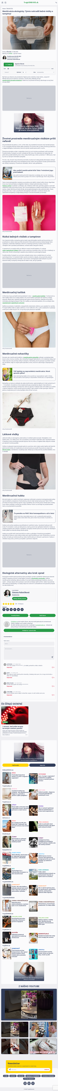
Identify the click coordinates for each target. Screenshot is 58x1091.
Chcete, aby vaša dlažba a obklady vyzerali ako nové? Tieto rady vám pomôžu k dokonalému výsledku (20, 889)
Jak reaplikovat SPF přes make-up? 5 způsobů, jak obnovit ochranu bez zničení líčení (20, 825)
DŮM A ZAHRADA (43, 822)
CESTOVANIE (42, 774)
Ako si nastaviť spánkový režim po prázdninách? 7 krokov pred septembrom (46, 809)
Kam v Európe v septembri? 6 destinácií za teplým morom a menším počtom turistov (46, 778)
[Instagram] (25, 1083)
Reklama (20, 1076)
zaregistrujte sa (40, 625)
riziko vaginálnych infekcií (10, 250)
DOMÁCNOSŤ (16, 885)
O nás (5, 1076)
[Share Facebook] (3, 609)
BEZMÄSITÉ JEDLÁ (43, 934)
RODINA (40, 806)
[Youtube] (29, 1083)
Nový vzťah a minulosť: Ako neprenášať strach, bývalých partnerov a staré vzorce (20, 808)
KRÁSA (14, 821)
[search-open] (5, 2)
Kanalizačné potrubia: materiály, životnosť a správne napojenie (18, 920)
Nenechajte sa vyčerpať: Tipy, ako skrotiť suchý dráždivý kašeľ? (19, 840)
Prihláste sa (14, 621)
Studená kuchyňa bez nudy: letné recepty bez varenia (46, 936)
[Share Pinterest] (14, 609)
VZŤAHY (14, 805)
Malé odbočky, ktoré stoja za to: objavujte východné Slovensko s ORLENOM (20, 856)
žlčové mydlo (6, 450)
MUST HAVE (41, 790)
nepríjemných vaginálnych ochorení (13, 303)
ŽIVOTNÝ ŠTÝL (10, 8)
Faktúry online (6, 186)
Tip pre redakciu (29, 1079)
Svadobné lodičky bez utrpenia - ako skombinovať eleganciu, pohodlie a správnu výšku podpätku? (20, 793)
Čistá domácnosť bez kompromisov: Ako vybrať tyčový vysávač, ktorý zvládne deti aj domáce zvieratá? (19, 953)
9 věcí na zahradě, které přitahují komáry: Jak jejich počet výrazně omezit (46, 825)
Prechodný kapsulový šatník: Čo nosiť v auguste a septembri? (20, 776)
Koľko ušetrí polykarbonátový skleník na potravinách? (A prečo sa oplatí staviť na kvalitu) (46, 874)
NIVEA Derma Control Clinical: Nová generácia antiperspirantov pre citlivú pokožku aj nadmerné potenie (46, 859)
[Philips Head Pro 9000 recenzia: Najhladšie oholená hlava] (43, 1029)
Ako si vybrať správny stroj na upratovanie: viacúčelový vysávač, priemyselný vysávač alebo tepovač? (46, 890)
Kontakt (12, 1076)
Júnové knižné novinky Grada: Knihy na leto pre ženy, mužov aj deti (45, 953)
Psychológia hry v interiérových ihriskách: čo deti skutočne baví (20, 872)
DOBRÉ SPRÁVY (16, 853)
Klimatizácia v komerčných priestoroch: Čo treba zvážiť (46, 904)
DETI (13, 868)
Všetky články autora (19, 598)
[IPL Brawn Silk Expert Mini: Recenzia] (43, 1046)
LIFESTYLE (41, 854)
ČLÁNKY (14, 837)
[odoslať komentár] (52, 657)
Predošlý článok (15, 615)
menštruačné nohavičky (31, 357)
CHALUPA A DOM (17, 916)
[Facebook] (33, 1083)
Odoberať (46, 1069)
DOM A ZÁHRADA (43, 870)
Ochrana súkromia (48, 1076)
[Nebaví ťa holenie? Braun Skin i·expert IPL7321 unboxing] (14, 1046)
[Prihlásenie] (2, 2)
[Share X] (11, 609)
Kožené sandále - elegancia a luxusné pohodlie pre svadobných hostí (46, 793)
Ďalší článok (42, 615)
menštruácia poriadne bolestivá (12, 80)
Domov (4, 8)
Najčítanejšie (15, 765)
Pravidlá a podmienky (33, 1076)
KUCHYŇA (15, 932)
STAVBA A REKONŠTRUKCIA (20, 900)
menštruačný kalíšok (38, 296)
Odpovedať (9, 667)
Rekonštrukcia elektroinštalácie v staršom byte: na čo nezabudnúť (20, 904)
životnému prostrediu (38, 578)
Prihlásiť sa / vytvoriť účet (29, 630)
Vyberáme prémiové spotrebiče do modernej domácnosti (19, 936)
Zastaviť (7, 72)
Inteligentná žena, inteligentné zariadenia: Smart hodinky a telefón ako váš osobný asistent (47, 842)
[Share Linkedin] (18, 609)
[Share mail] (22, 609)
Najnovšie (42, 765)
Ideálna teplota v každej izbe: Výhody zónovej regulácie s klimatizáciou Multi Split (45, 922)
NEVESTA (14, 789)
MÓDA (14, 773)
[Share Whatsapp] (7, 609)
